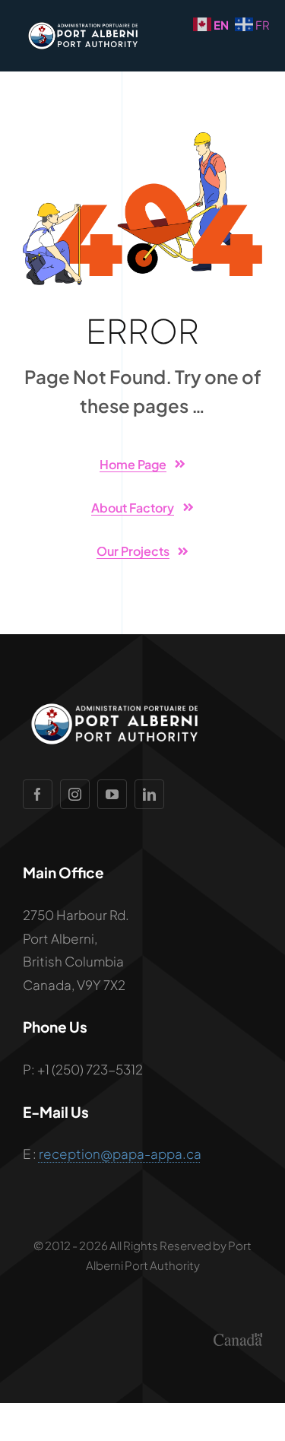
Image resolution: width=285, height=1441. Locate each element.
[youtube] (112, 794)
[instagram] (75, 794)
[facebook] (37, 794)
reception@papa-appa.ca (120, 1153)
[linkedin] (149, 794)
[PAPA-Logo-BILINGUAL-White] (80, 22)
